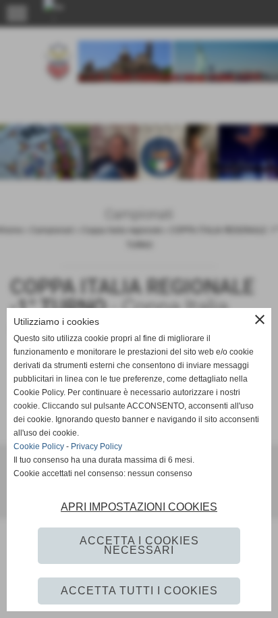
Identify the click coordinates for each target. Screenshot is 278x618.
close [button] (260, 319)
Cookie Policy (38, 446)
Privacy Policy (96, 446)
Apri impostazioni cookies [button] (139, 507)
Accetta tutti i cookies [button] (139, 590)
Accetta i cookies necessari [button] (139, 545)
